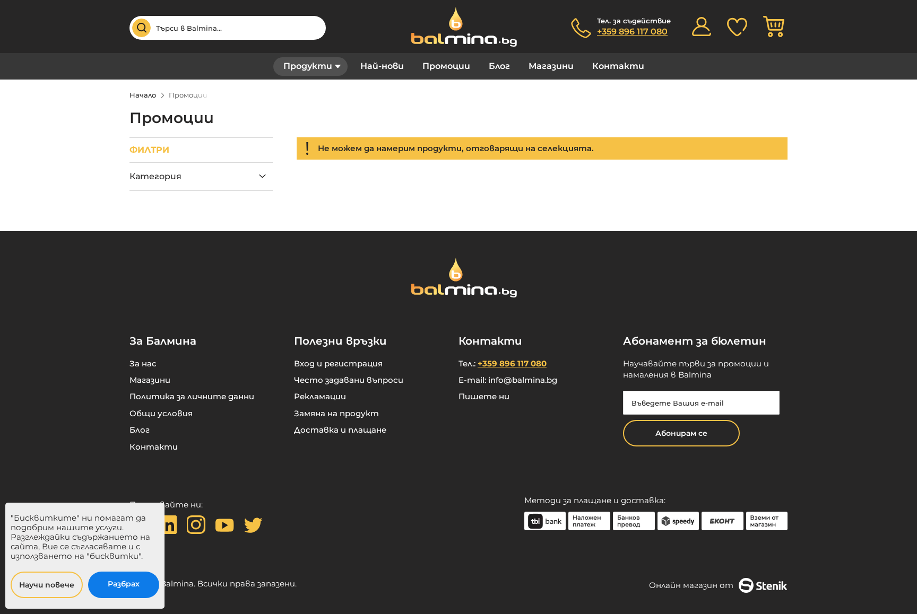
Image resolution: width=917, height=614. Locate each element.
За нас (143, 363)
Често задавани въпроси (348, 380)
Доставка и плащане (340, 430)
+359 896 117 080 (632, 32)
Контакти (618, 66)
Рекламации (320, 396)
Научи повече (46, 585)
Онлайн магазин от (691, 585)
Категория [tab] (155, 176)
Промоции (446, 66)
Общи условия (161, 413)
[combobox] (227, 28)
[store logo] (458, 27)
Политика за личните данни (191, 396)
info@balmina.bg (522, 380)
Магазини (551, 66)
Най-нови (382, 66)
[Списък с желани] (737, 26)
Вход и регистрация (338, 363)
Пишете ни (483, 396)
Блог (499, 66)
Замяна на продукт (336, 413)
